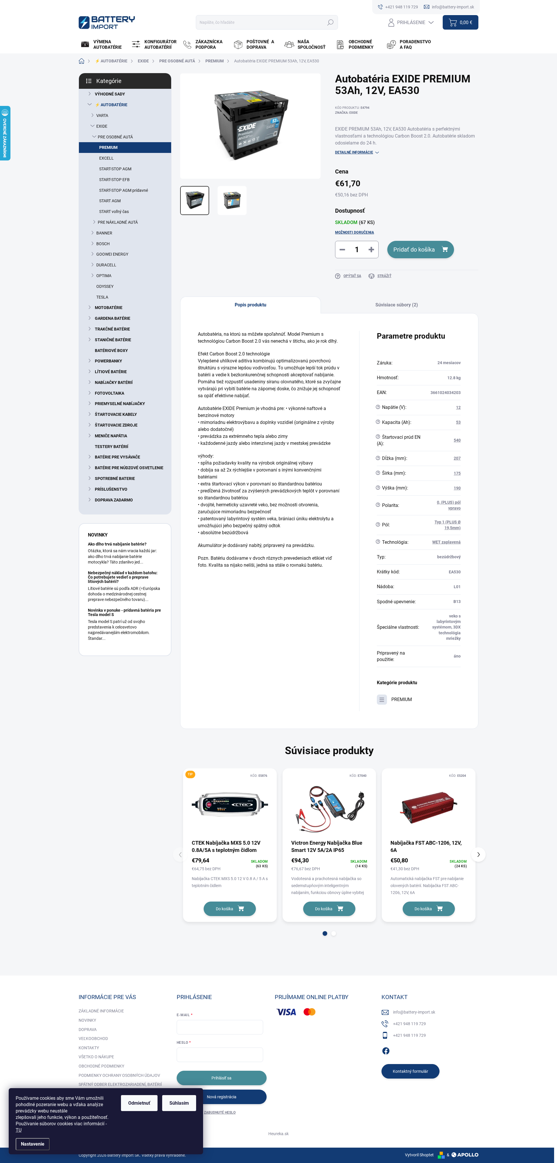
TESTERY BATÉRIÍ (111, 446)
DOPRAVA (88, 1029)
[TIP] (230, 805)
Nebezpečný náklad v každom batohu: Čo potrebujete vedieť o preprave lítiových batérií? (123, 577)
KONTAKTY (89, 1047)
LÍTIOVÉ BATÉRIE (111, 371)
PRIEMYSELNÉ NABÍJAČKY (120, 403)
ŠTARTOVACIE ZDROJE (116, 425)
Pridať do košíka (414, 249)
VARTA (102, 115)
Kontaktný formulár (410, 1071)
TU (18, 1130)
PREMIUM (108, 147)
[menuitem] (103, 44)
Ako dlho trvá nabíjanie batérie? (117, 544)
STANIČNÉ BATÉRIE (113, 339)
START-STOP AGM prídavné (123, 190)
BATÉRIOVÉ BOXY (111, 350)
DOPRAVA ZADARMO (114, 500)
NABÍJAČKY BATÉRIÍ (114, 382)
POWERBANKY (108, 361)
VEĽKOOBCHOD (93, 1038)
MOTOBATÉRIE (108, 307)
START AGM (110, 200)
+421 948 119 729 (409, 1023)
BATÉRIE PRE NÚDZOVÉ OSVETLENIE (129, 467)
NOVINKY (87, 1020)
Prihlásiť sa (221, 1078)
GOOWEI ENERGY (112, 254)
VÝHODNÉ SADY (110, 94)
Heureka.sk (278, 1133)
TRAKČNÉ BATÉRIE (112, 329)
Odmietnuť (139, 1103)
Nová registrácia (221, 1097)
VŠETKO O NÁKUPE (96, 1056)
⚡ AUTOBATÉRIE (111, 104)
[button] (325, 933)
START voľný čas (114, 211)
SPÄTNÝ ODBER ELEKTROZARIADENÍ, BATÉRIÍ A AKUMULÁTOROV (120, 1087)
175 (457, 473)
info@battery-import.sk (414, 1012)
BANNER (104, 233)
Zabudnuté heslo (220, 1112)
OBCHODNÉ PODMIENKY (101, 1066)
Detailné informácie (354, 152)
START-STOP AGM (115, 169)
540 (457, 440)
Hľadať (330, 22)
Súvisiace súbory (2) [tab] (396, 305)
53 (458, 422)
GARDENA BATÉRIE (112, 318)
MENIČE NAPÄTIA (111, 436)
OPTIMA (103, 275)
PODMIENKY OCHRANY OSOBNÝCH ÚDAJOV (119, 1075)
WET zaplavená (446, 542)
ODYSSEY (104, 286)
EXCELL (106, 158)
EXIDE (101, 126)
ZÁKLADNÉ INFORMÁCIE (101, 1011)
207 (457, 458)
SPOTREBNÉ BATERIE (115, 478)
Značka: (346, 113)
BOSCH (103, 243)
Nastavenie (32, 1144)
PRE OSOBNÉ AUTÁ (115, 137)
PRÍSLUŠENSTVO (111, 489)
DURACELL (106, 265)
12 (458, 407)
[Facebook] (385, 1049)
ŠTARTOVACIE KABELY (116, 414)
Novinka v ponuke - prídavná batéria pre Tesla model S (124, 612)
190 (457, 488)
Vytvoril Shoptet (419, 1155)
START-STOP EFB (114, 179)
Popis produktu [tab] (250, 305)
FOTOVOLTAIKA (109, 393)
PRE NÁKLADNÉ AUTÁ (118, 222)
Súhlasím (179, 1103)
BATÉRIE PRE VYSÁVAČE (117, 457)
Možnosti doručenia (354, 232)
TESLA (102, 297)
